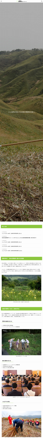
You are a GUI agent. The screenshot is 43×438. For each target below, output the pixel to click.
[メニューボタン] (1, 1)
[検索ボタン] (41, 1)
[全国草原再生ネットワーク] (21, 1)
